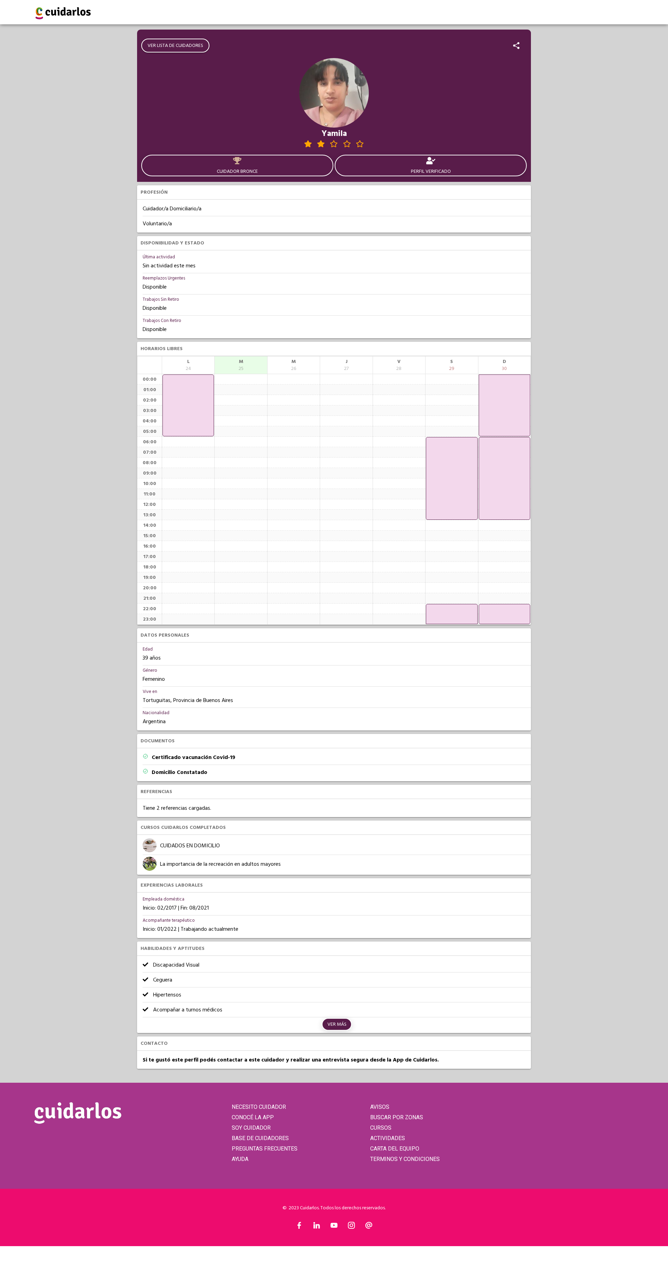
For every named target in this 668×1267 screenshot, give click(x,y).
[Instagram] (351, 1227)
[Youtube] (334, 1227)
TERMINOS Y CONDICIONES (405, 1159)
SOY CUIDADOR (251, 1127)
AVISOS (379, 1107)
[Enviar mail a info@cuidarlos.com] (368, 1227)
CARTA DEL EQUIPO (394, 1148)
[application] (188, 405)
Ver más (337, 1024)
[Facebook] (299, 1227)
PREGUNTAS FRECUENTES (264, 1148)
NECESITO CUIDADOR (259, 1107)
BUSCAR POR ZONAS (396, 1117)
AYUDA (240, 1159)
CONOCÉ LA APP (253, 1117)
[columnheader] (188, 365)
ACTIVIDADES (387, 1138)
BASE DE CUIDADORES (260, 1138)
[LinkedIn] (316, 1227)
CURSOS (380, 1127)
